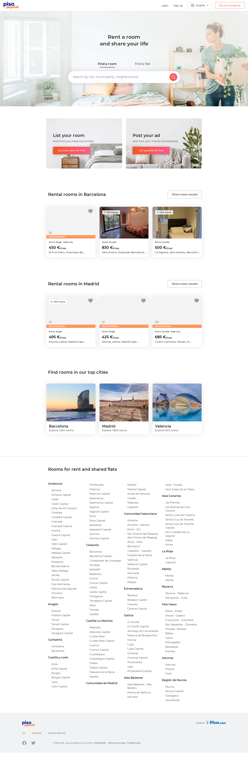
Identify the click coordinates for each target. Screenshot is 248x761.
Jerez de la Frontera (64, 508)
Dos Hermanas (60, 584)
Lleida (93, 587)
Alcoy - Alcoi (135, 541)
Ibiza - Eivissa (173, 484)
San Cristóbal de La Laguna (177, 533)
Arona (169, 544)
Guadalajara (97, 654)
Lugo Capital (135, 648)
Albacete (95, 627)
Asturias (170, 664)
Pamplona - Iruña (176, 597)
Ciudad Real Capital (101, 640)
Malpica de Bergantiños (142, 635)
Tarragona (95, 596)
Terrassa (94, 565)
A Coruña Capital (138, 626)
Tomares (56, 593)
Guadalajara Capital (101, 658)
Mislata (131, 582)
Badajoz (132, 595)
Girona (93, 578)
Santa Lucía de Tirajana (180, 515)
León (54, 682)
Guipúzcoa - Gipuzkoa (179, 620)
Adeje (169, 540)
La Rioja (170, 558)
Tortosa (94, 609)
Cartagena (172, 695)
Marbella (56, 557)
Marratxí (132, 696)
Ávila (54, 664)
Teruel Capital (60, 624)
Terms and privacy (117, 743)
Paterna (132, 577)
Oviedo (169, 669)
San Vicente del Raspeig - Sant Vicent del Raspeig (143, 535)
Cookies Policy (134, 743)
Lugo (130, 644)
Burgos (55, 673)
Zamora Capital (99, 538)
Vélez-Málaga (59, 570)
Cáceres (132, 604)
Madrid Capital (136, 489)
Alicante (132, 520)
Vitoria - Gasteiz (175, 615)
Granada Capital (61, 526)
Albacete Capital (99, 632)
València (132, 559)
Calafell (94, 614)
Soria (92, 516)
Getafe (131, 498)
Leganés (132, 507)
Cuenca (94, 645)
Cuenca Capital (99, 649)
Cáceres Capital (137, 608)
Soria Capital (97, 520)
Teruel (55, 619)
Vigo (130, 666)
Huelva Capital (60, 535)
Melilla (169, 575)
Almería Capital (61, 494)
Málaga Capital (60, 552)
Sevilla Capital (60, 579)
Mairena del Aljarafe (64, 588)
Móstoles (132, 502)
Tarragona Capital (100, 600)
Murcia (169, 686)
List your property (230, 5)
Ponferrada (96, 484)
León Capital (59, 686)
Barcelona (95, 551)
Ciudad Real (97, 636)
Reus (92, 605)
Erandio (170, 651)
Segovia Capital (99, 511)
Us (23, 733)
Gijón (168, 673)
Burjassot (133, 568)
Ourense (132, 653)
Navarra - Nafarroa (177, 593)
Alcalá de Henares (138, 493)
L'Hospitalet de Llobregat (105, 560)
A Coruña (133, 622)
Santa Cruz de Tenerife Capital (179, 525)
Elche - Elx (133, 529)
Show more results (185, 194)
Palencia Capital (99, 493)
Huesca (56, 610)
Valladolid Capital (100, 529)
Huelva (55, 530)
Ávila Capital (59, 668)
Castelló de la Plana (139, 555)
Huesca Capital (60, 615)
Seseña (93, 676)
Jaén (54, 539)
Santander (58, 650)
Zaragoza (57, 628)
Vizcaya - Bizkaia (175, 629)
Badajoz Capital (137, 599)
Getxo (169, 637)
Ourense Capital (137, 657)
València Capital (137, 564)
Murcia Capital (174, 691)
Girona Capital (98, 583)
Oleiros (131, 639)
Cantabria (57, 646)
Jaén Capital (59, 543)
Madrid (131, 484)
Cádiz (55, 499)
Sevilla (55, 575)
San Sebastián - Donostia (181, 624)
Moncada (133, 573)
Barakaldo (171, 646)
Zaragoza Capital (62, 633)
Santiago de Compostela (142, 631)
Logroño (170, 562)
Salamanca (96, 498)
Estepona (57, 561)
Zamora (94, 534)
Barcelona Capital (100, 556)
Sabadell (94, 569)
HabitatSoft (100, 743)
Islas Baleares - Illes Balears (139, 686)
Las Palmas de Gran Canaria (177, 508)
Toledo (93, 663)
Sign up (178, 5)
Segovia (94, 507)
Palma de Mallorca (139, 692)
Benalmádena (60, 566)
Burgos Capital (60, 677)
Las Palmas (172, 502)
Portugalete (172, 642)
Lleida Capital (98, 591)
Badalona (95, 574)
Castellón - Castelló (139, 550)
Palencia (94, 489)
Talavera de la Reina (102, 672)
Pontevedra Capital (139, 671)
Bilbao (169, 633)
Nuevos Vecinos (56, 733)
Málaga (56, 548)
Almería (56, 490)
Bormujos (57, 597)
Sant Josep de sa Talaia (179, 489)
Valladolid (95, 525)
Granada (56, 521)
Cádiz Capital (59, 503)
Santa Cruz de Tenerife (179, 519)
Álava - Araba (173, 611)
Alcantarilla (172, 700)
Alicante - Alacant (138, 524)
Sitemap (36, 733)
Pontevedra (134, 662)
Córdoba (56, 512)
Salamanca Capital (101, 502)
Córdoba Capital (61, 517)
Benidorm (133, 546)
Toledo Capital (98, 667)
